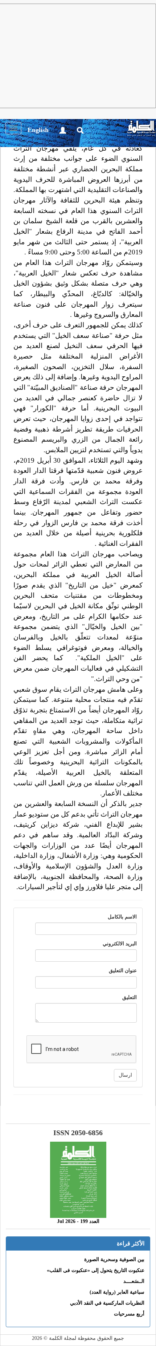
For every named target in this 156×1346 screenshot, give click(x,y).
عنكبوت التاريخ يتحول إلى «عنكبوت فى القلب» (95, 1270)
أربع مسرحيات (129, 1314)
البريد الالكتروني (120, 943)
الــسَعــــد (133, 1281)
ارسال (125, 1075)
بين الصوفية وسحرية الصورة (114, 1259)
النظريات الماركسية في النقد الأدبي (107, 1303)
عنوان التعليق (123, 970)
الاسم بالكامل (122, 917)
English (38, 130)
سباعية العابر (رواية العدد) (117, 1292)
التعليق (129, 997)
